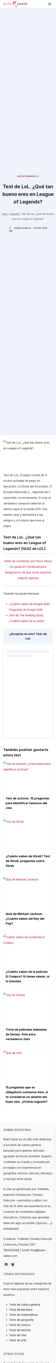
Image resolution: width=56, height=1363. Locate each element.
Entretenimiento (28, 176)
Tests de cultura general (24, 1304)
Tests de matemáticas (23, 1314)
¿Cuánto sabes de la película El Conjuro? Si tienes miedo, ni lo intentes (27, 976)
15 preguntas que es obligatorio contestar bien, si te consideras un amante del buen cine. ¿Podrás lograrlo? (27, 1094)
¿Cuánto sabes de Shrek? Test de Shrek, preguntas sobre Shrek (28, 861)
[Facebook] (6, 1264)
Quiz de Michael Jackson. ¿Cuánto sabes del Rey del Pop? (25, 918)
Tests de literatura (20, 1309)
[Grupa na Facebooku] (13, 1264)
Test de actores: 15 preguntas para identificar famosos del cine (27, 803)
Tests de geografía (21, 1320)
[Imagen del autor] (11, 228)
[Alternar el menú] (50, 4)
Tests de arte (17, 1340)
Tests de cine (17, 1335)
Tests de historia (19, 1330)
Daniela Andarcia (22, 228)
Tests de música (19, 1325)
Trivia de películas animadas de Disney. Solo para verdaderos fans (26, 1034)
